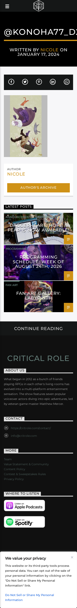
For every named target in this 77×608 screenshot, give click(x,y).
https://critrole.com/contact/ (31, 428)
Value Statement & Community (26, 464)
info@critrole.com (24, 436)
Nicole (49, 49)
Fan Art (12, 285)
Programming (17, 248)
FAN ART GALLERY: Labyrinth (38, 296)
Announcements (19, 217)
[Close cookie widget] (72, 557)
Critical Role (38, 358)
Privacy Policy (14, 479)
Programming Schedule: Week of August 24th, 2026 (38, 261)
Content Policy (14, 469)
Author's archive (38, 188)
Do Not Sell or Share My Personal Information (29, 597)
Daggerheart (47, 217)
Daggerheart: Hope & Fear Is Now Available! (39, 228)
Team (8, 459)
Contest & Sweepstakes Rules (25, 474)
